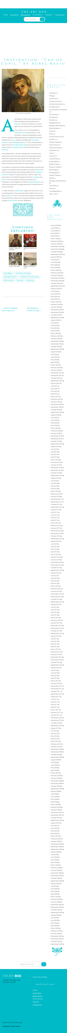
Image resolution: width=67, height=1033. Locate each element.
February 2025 (56, 273)
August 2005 (55, 883)
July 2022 (54, 354)
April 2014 (54, 615)
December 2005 (56, 873)
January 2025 (55, 275)
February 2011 (56, 712)
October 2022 (55, 346)
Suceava (17, 124)
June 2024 (54, 294)
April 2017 (54, 520)
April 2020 (54, 425)
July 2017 (54, 512)
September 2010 (57, 725)
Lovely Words (54, 161)
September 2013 (57, 633)
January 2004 (55, 933)
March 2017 (55, 523)
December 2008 (56, 781)
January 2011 (55, 715)
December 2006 (56, 844)
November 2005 (56, 875)
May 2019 (54, 454)
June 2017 (54, 515)
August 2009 (55, 760)
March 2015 (55, 586)
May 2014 (54, 612)
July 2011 (54, 699)
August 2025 (55, 257)
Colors (51, 134)
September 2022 (57, 349)
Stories (51, 178)
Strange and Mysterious (57, 181)
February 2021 (56, 399)
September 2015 (57, 570)
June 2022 (54, 357)
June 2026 (54, 231)
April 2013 (54, 646)
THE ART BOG (34, 11)
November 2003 (56, 939)
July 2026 (54, 228)
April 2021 (54, 394)
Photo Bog (53, 170)
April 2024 (54, 299)
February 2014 (56, 620)
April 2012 (54, 678)
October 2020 (55, 410)
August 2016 (55, 541)
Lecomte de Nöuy (17, 147)
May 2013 (54, 644)
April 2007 (54, 833)
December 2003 (56, 936)
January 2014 (55, 623)
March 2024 (55, 302)
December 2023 (56, 309)
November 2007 (56, 815)
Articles (51, 120)
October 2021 (55, 378)
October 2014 (55, 599)
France (4, 179)
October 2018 (55, 473)
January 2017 (55, 528)
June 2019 (54, 452)
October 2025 (55, 252)
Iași (14, 140)
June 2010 (54, 733)
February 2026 (56, 241)
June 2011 (54, 702)
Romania (5, 150)
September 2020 (57, 412)
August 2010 (55, 728)
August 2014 (55, 604)
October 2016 (55, 536)
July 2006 (54, 854)
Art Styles (52, 117)
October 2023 (55, 315)
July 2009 (54, 762)
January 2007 (55, 841)
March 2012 (55, 681)
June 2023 (54, 325)
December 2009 (56, 749)
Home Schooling (55, 148)
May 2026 (54, 233)
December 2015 (56, 562)
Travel (51, 188)
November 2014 (56, 596)
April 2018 (54, 488)
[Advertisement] (33, 37)
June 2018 (54, 483)
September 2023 (57, 317)
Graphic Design (54, 142)
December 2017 (56, 499)
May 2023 (54, 328)
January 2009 (55, 778)
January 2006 (55, 870)
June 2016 (54, 546)
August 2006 (55, 852)
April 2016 (54, 552)
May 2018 (54, 486)
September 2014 (57, 602)
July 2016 (54, 544)
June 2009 (54, 765)
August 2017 (55, 510)
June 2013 (54, 641)
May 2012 (54, 675)
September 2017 (57, 507)
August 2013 (55, 636)
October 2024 (55, 283)
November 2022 (56, 344)
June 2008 (54, 797)
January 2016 (55, 560)
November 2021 (56, 375)
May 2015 (54, 581)
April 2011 (54, 707)
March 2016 (55, 554)
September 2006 (57, 849)
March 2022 (55, 365)
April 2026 (54, 236)
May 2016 (54, 549)
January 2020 (55, 433)
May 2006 (54, 860)
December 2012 (56, 657)
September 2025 (57, 254)
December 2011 (56, 686)
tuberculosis (19, 191)
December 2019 (56, 436)
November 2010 (56, 720)
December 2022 (56, 341)
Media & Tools (54, 164)
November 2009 (56, 752)
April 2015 (54, 583)
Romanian (30, 280)
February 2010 (56, 744)
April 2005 (54, 894)
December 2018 (56, 467)
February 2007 (56, 839)
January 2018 (55, 496)
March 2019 (55, 460)
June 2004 (54, 920)
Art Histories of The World (58, 110)
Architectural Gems (56, 104)
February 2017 (56, 525)
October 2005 (55, 878)
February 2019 (56, 462)
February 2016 (56, 557)
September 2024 (57, 286)
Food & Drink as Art (56, 136)
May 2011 (54, 704)
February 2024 (56, 304)
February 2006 (56, 868)
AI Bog (51, 96)
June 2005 (54, 889)
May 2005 (54, 891)
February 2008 (56, 807)
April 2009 (54, 770)
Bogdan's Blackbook (56, 125)
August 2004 (55, 915)
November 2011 (56, 689)
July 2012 (54, 670)
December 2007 (56, 812)
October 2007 (55, 818)
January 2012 (55, 683)
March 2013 (55, 649)
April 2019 (54, 457)
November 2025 (56, 249)
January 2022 (55, 370)
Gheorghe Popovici (19, 142)
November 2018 (56, 470)
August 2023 (55, 320)
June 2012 (54, 673)
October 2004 (55, 910)
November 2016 (56, 533)
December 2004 (56, 904)
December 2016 (56, 531)
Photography (53, 172)
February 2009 (56, 775)
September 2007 (57, 820)
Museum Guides (55, 167)
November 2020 (56, 407)
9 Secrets (52, 93)
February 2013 (56, 652)
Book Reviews (54, 128)
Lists (50, 153)
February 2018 (56, 494)
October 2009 (55, 754)
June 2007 (54, 828)
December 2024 (56, 278)
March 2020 (55, 428)
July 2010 (54, 731)
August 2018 (55, 478)
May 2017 (54, 517)
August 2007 (55, 823)
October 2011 (55, 691)
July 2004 (54, 918)
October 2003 (55, 941)
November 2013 (56, 628)
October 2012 (55, 662)
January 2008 (55, 810)
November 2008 (56, 783)
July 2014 (54, 607)
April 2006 (54, 862)
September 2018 (57, 475)
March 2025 (55, 270)
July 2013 (54, 639)
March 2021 (55, 396)
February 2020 (56, 431)
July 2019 (54, 449)
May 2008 (54, 799)
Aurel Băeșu (8, 273)
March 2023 (55, 333)
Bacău (10, 195)
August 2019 (55, 446)
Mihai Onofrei (12, 200)
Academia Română (20, 145)
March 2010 (55, 741)
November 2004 (56, 907)
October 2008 (55, 786)
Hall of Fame (53, 145)
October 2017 (55, 504)
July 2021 (54, 386)
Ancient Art (53, 98)
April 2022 (54, 362)
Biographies (53, 123)
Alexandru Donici (21, 132)
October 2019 (55, 441)
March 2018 (55, 491)
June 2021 (54, 388)
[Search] (42, 19)
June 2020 (54, 420)
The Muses (53, 185)
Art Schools (53, 114)
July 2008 (54, 794)
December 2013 (56, 625)
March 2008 (55, 804)
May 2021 (54, 391)
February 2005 (56, 899)
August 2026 (55, 225)
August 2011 (55, 696)
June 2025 (54, 262)
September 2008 (57, 789)
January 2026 (55, 244)
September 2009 (57, 757)
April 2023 (54, 331)
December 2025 (56, 246)
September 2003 (57, 944)
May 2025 (54, 265)
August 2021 (55, 383)
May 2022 (54, 360)
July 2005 (54, 886)
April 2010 (54, 739)
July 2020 (54, 417)
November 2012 (56, 660)
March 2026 (55, 238)
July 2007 (54, 825)
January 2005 (55, 902)
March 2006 (55, 865)
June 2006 (54, 857)
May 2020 (54, 423)
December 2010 (56, 718)
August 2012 (55, 667)
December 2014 (56, 594)
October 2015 (55, 567)
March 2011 (55, 710)
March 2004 (55, 928)
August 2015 (55, 573)
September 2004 (57, 912)
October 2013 (55, 631)
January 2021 (55, 402)
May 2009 (54, 768)
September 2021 (57, 381)
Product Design (54, 175)
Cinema (52, 131)
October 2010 (55, 723)
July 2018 (54, 481)
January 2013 (55, 654)
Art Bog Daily (53, 107)
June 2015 (54, 578)
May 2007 (54, 831)
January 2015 (55, 591)
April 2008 (54, 802)
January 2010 (55, 746)
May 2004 (54, 923)
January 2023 (55, 338)
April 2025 (54, 267)
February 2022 (56, 367)
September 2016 (57, 539)
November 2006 (56, 846)
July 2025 (54, 260)
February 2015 (56, 589)
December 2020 (56, 404)
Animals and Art (54, 101)
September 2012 (57, 665)
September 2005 (57, 881)
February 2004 (56, 931)
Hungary (36, 177)
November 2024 (56, 281)
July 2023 (54, 323)
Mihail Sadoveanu (34, 182)
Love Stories (53, 159)
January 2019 (55, 465)
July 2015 (54, 575)
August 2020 (55, 415)
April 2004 (54, 925)
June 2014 (54, 610)
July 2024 (54, 291)
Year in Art (52, 194)
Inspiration (53, 150)
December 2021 (56, 373)
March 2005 (55, 897)
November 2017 (56, 502)
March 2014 (55, 618)
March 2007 (55, 836)
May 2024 (54, 296)
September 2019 (57, 444)
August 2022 (55, 352)
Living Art (52, 156)
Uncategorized (54, 191)
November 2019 (56, 439)
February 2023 (56, 336)
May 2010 (54, 736)
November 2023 (56, 312)
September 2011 (57, 694)
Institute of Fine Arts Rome (30, 277)
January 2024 (55, 307)
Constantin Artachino (23, 273)
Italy (38, 170)
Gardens (52, 139)
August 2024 (55, 288)
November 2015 (56, 565)
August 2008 (55, 791)
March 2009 (55, 773)
